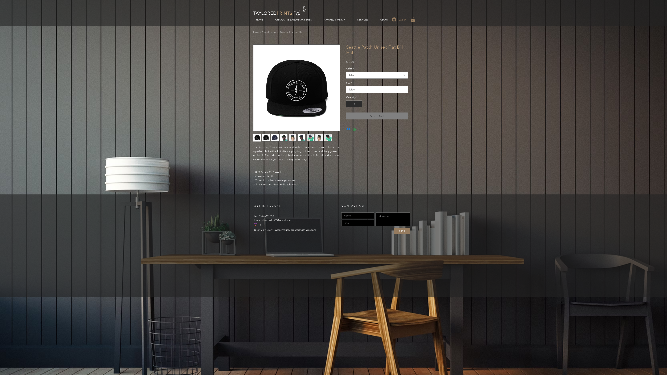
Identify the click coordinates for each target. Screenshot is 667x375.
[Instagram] (255, 224)
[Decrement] (349, 104)
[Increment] (359, 104)
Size (349, 83)
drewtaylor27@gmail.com (276, 220)
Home (257, 32)
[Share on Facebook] (348, 129)
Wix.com (311, 229)
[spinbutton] (354, 104)
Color (350, 68)
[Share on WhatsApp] (355, 129)
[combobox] (377, 75)
